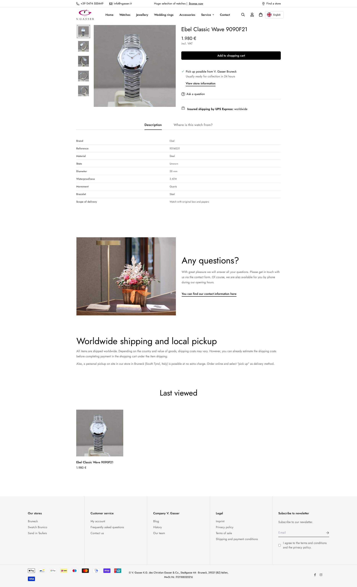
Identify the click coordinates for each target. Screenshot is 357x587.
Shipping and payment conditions (237, 539)
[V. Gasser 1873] (85, 14)
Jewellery (142, 15)
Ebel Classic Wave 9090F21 (94, 462)
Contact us (97, 533)
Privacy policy (224, 527)
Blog (156, 521)
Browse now (196, 3)
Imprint (220, 521)
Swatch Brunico (37, 527)
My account (98, 521)
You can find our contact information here (209, 294)
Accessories (187, 15)
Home (109, 15)
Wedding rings (163, 15)
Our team (159, 533)
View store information (201, 83)
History (157, 527)
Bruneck (33, 521)
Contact (225, 15)
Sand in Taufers (37, 533)
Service (206, 15)
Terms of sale (224, 533)
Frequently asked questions (107, 527)
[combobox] (274, 14)
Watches (124, 15)
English (277, 15)
